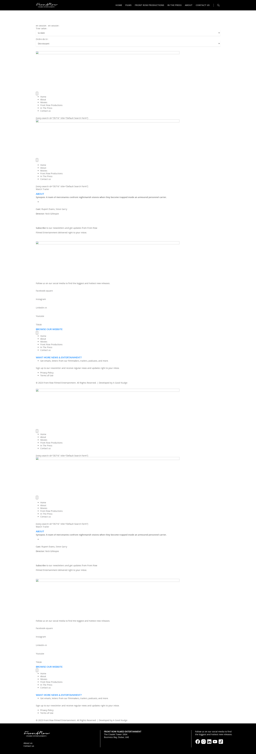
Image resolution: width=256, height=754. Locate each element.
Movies (43, 102)
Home (43, 96)
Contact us (45, 110)
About (43, 99)
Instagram (41, 299)
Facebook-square (44, 290)
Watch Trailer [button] (42, 189)
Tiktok (39, 324)
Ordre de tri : (42, 39)
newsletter (56, 368)
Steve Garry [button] (61, 209)
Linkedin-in (41, 307)
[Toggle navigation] (37, 93)
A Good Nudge (120, 382)
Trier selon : (42, 28)
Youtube (40, 316)
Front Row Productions (51, 105)
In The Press (46, 108)
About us (28, 743)
